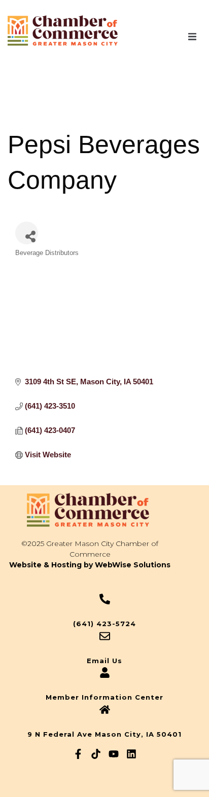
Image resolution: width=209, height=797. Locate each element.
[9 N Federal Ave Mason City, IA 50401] (104, 709)
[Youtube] (114, 754)
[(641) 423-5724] (104, 599)
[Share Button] (26, 233)
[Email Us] (104, 636)
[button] (192, 36)
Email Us (104, 661)
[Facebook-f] (78, 754)
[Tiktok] (96, 754)
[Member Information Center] (104, 672)
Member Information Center (104, 697)
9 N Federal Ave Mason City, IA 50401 (104, 734)
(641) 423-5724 (104, 624)
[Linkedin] (131, 754)
